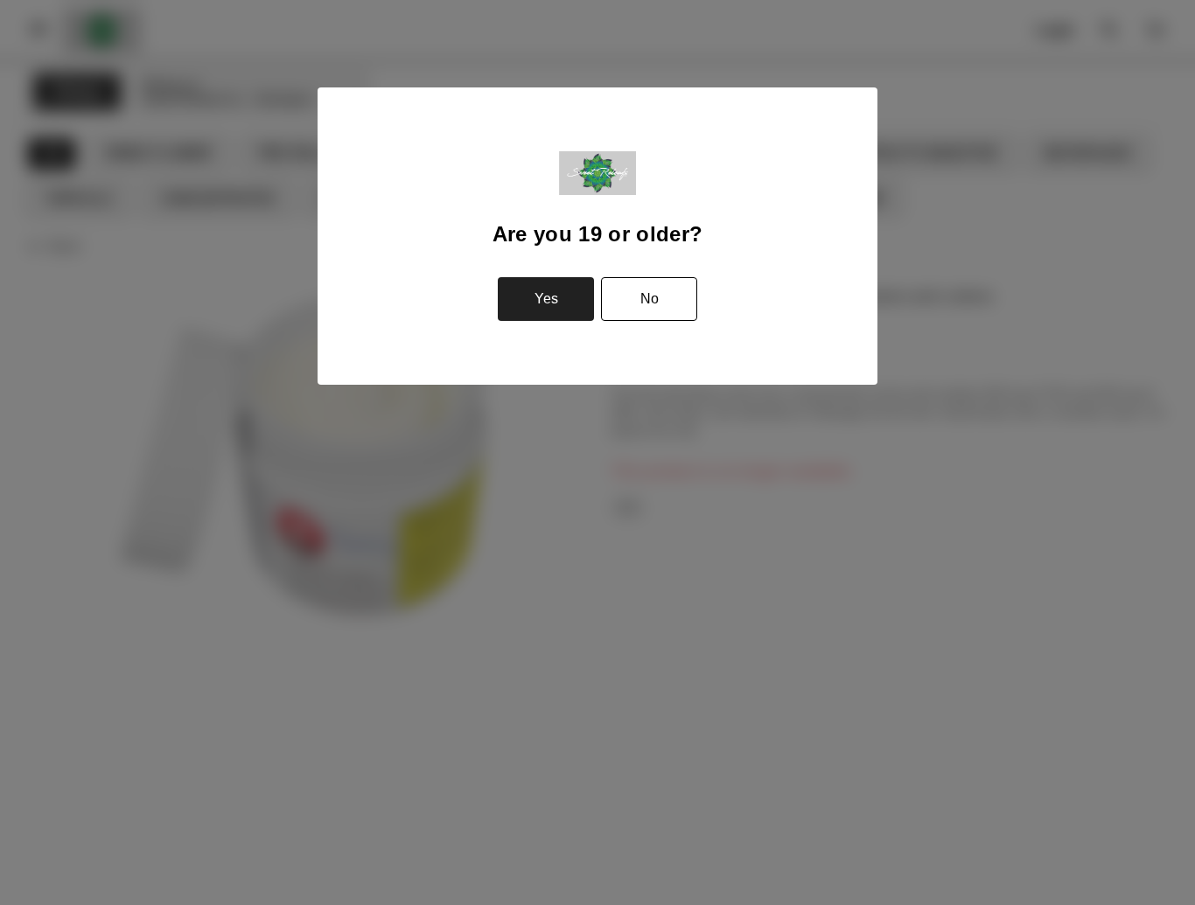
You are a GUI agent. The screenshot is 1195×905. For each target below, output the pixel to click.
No (649, 298)
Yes (546, 298)
